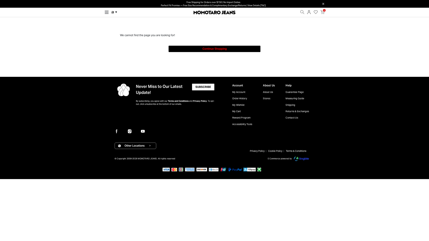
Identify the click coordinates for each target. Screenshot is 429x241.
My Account (238, 92)
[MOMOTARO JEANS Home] (214, 12)
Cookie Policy (275, 150)
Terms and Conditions (178, 101)
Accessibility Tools (242, 124)
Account (237, 85)
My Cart (236, 111)
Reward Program (241, 117)
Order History (239, 98)
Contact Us (292, 117)
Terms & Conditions (296, 150)
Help (289, 85)
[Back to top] (421, 221)
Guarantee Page (294, 92)
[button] (309, 13)
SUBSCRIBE (203, 87)
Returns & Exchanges (297, 111)
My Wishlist (238, 104)
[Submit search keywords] (302, 13)
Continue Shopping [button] (214, 49)
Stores (266, 98)
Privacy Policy (200, 101)
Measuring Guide (295, 98)
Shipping (290, 104)
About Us (269, 85)
